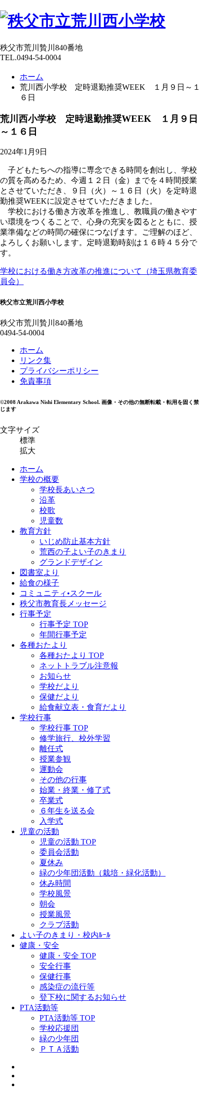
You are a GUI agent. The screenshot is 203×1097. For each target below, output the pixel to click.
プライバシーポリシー (59, 370)
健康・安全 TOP (67, 955)
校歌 (47, 510)
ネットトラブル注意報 (78, 665)
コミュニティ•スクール (61, 593)
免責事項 (35, 381)
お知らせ (55, 676)
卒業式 (51, 800)
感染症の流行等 (67, 987)
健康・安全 (39, 945)
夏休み (51, 862)
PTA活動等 (39, 1007)
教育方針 (35, 531)
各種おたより (43, 645)
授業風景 (55, 914)
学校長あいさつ (67, 489)
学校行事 (35, 717)
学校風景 (55, 893)
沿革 (47, 500)
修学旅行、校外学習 (74, 738)
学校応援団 (59, 1028)
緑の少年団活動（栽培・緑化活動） (102, 873)
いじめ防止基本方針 (74, 541)
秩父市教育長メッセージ (63, 603)
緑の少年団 (59, 1038)
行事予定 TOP (63, 624)
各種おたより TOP (71, 655)
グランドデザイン (70, 562)
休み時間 (55, 883)
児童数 (51, 520)
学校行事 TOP (63, 728)
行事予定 (35, 614)
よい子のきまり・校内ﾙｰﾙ (65, 935)
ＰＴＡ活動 (59, 1049)
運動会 (51, 769)
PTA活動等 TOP (67, 1018)
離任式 (51, 748)
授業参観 (55, 759)
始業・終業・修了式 (74, 790)
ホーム (31, 77)
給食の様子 (39, 583)
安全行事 (55, 966)
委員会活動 (59, 852)
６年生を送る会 (67, 810)
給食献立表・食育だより (82, 707)
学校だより (59, 686)
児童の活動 (39, 831)
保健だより (59, 697)
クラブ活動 (59, 924)
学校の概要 (39, 479)
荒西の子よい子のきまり (82, 552)
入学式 (51, 821)
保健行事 (55, 976)
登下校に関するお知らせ (82, 997)
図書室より (39, 572)
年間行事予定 (63, 634)
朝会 (47, 904)
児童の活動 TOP (67, 842)
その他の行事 (63, 779)
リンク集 (35, 360)
